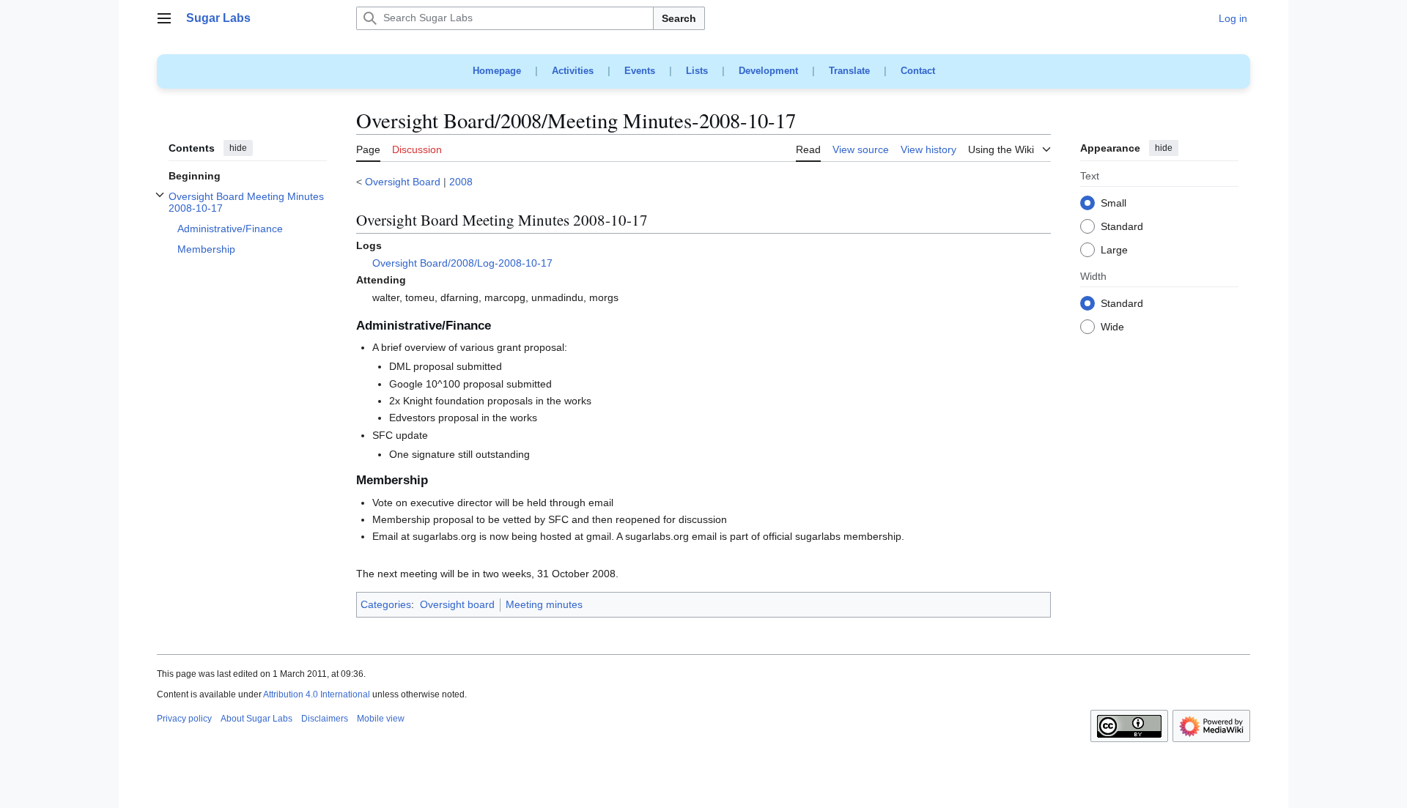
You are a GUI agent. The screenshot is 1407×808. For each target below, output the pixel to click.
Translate (849, 70)
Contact (918, 70)
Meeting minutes (544, 604)
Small (1113, 204)
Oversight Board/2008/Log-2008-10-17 (462, 263)
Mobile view (381, 719)
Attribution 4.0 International (316, 694)
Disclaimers (324, 719)
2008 (461, 182)
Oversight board (457, 604)
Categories (386, 604)
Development (768, 70)
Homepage (497, 70)
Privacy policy (184, 719)
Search (679, 18)
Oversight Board (402, 182)
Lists (697, 70)
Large (1114, 250)
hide (238, 148)
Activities (573, 70)
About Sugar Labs (256, 719)
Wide (1112, 327)
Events (639, 70)
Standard (1122, 227)
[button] (164, 18)
